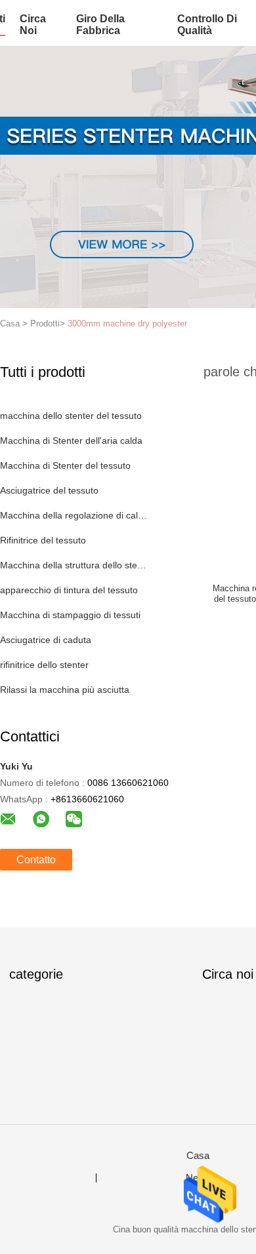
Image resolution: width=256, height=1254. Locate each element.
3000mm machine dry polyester (127, 323)
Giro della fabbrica (100, 24)
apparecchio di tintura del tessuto (69, 590)
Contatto (36, 859)
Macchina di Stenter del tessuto (65, 465)
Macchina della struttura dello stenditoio (74, 565)
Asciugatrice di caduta (45, 640)
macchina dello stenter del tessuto (71, 415)
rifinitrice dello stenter (44, 664)
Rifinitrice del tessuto (43, 540)
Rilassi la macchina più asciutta (64, 689)
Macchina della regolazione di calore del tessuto (74, 515)
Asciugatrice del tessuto (49, 490)
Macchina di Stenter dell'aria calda (71, 440)
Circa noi (33, 24)
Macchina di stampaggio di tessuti (70, 615)
